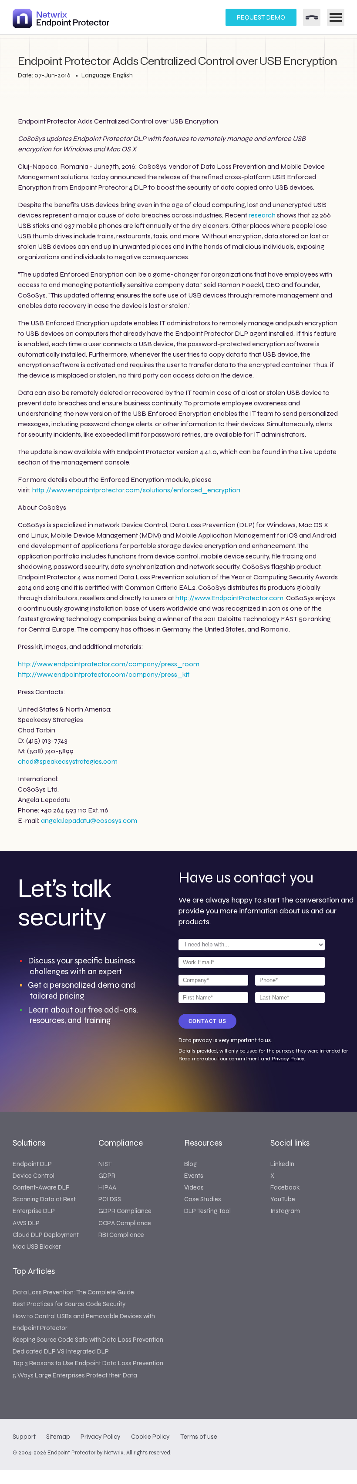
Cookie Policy (150, 1437)
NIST (104, 1164)
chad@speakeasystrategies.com (68, 761)
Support (24, 1437)
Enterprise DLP (34, 1211)
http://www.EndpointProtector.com (229, 598)
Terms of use (198, 1437)
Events (193, 1176)
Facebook (285, 1187)
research (262, 215)
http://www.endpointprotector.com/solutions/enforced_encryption (136, 490)
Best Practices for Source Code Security (69, 1304)
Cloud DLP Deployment (46, 1235)
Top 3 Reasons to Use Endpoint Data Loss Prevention (88, 1363)
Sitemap (58, 1437)
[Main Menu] (335, 17)
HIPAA (107, 1187)
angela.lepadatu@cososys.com (89, 820)
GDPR (106, 1176)
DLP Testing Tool (207, 1211)
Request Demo (261, 17)
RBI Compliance (121, 1235)
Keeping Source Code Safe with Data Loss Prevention (88, 1340)
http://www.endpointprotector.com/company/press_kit (103, 674)
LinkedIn (282, 1164)
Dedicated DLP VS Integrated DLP (61, 1351)
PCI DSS (109, 1199)
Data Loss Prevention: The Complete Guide (73, 1292)
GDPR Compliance (125, 1211)
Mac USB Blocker (37, 1246)
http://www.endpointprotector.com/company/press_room (108, 664)
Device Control (33, 1176)
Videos (194, 1187)
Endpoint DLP (32, 1164)
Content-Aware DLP (41, 1187)
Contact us (207, 1021)
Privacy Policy (288, 1059)
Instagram (285, 1211)
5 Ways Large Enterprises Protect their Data (75, 1375)
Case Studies (202, 1199)
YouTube (282, 1199)
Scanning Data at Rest (44, 1199)
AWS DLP (26, 1223)
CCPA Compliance (124, 1223)
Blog (190, 1164)
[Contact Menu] (311, 17)
